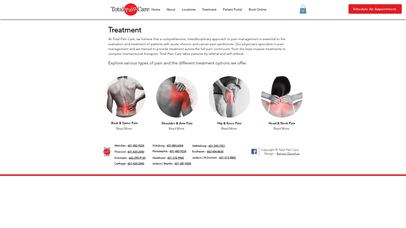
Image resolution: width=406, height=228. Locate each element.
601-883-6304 (175, 145)
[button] (303, 9)
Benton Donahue (288, 153)
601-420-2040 (136, 151)
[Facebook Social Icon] (254, 151)
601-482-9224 (178, 151)
